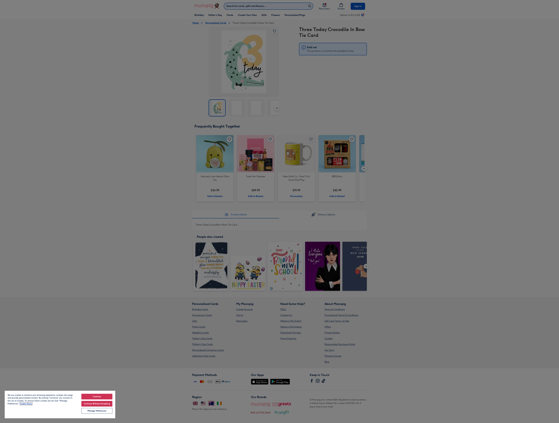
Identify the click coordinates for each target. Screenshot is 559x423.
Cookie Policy (26, 404)
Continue (97, 396)
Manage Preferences (96, 411)
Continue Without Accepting (97, 404)
